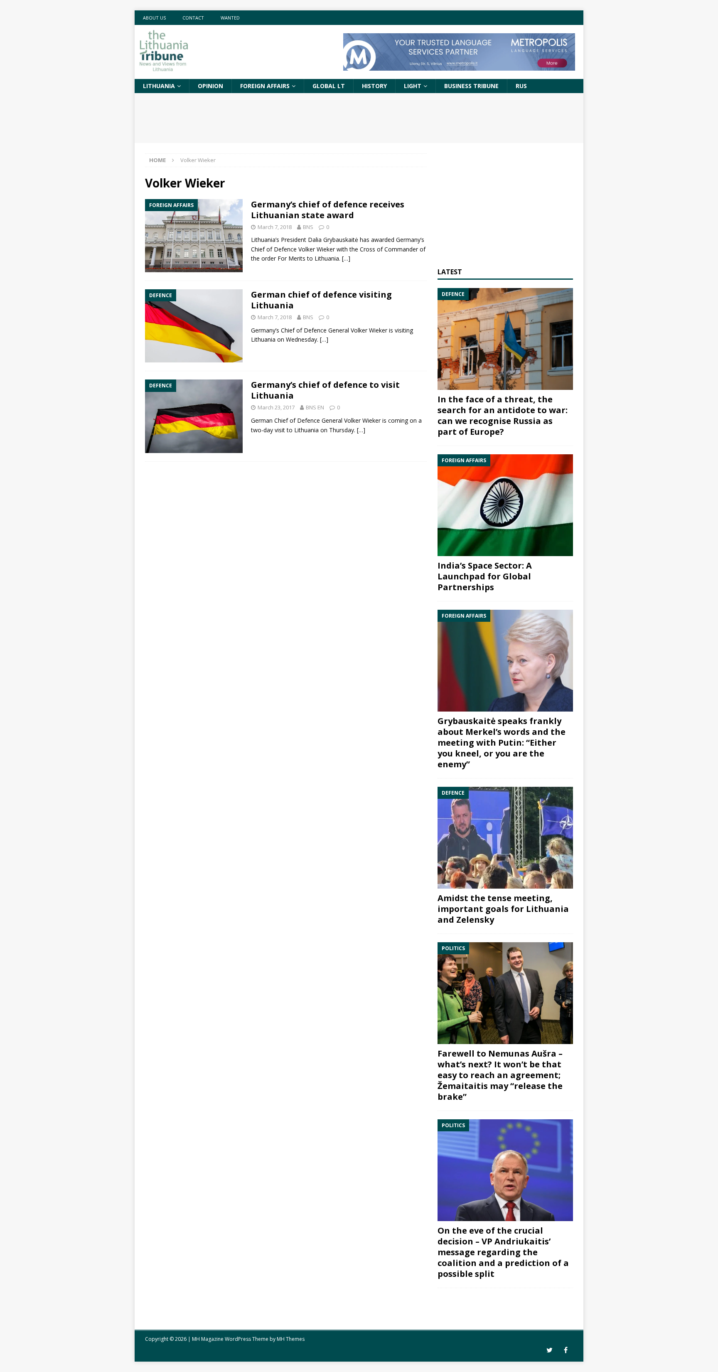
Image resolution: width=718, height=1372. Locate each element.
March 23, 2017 (276, 407)
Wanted (230, 18)
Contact (193, 18)
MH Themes (291, 1338)
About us (154, 18)
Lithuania (159, 86)
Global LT (328, 86)
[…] (346, 258)
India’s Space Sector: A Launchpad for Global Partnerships (485, 576)
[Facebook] (565, 1350)
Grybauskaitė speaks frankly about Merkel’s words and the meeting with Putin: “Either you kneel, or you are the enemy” (502, 742)
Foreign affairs (265, 86)
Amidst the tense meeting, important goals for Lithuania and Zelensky (503, 908)
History (374, 86)
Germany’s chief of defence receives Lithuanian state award (327, 210)
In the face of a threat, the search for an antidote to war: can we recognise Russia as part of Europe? (503, 415)
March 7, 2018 (275, 227)
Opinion (210, 86)
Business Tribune (471, 86)
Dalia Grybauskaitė (333, 240)
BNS (308, 227)
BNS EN (315, 407)
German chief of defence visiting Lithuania (321, 300)
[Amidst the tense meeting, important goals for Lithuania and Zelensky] (505, 838)
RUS (521, 86)
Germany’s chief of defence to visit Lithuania (325, 390)
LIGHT (412, 86)
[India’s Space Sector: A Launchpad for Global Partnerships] (505, 505)
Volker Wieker (316, 249)
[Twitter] (549, 1350)
